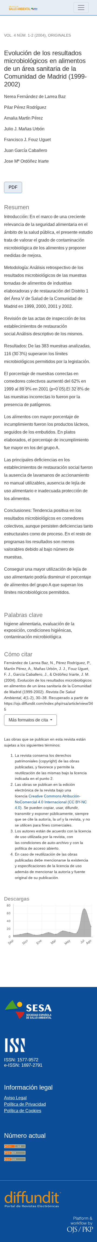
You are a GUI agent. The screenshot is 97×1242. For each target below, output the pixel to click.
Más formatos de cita (29, 720)
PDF (13, 187)
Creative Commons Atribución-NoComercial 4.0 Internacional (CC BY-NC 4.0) (51, 802)
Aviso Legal (15, 1098)
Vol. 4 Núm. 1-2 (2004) (25, 35)
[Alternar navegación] (81, 7)
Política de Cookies (22, 1110)
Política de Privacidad (25, 1104)
